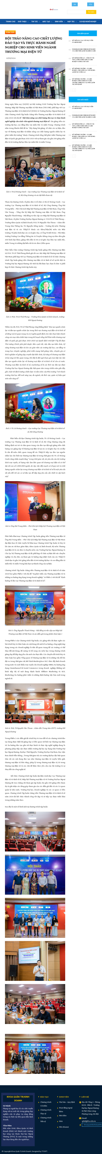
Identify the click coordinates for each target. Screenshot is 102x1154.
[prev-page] (70, 90)
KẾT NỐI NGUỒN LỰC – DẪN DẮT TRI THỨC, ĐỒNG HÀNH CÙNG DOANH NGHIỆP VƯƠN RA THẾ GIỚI (83, 59)
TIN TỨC (10, 32)
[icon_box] (18, 1098)
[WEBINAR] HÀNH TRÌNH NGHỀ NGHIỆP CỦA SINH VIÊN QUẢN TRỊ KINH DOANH (84, 50)
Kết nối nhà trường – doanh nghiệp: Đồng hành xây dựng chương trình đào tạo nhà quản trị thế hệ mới (83, 81)
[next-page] (74, 90)
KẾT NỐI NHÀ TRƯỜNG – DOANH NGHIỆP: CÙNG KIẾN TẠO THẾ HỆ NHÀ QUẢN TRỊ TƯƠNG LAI (83, 70)
